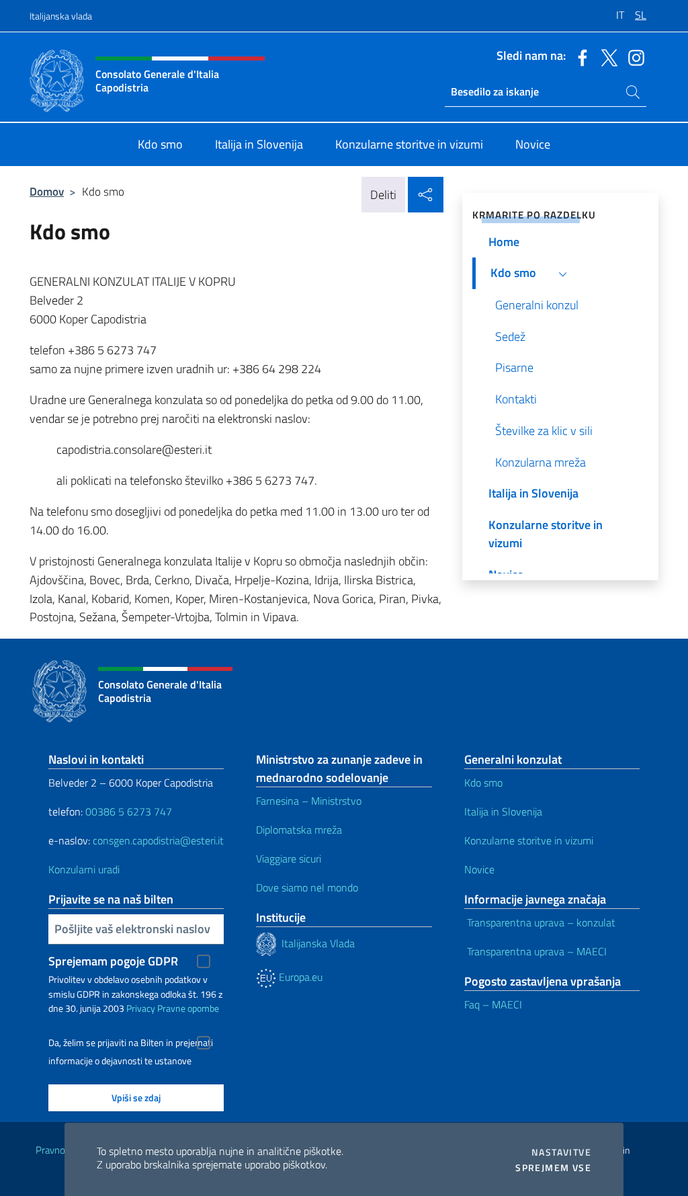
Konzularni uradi (84, 869)
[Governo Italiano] (269, 942)
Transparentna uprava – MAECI (535, 951)
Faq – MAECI (493, 1004)
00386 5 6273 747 (128, 811)
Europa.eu (299, 977)
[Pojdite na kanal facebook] (579, 56)
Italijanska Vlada (319, 942)
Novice (480, 869)
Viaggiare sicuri (288, 858)
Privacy (140, 1008)
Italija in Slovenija (504, 811)
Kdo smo (484, 782)
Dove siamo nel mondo (307, 887)
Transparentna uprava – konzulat (539, 922)
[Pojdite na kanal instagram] (632, 56)
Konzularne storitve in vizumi (530, 840)
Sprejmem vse (553, 1167)
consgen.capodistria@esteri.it (158, 840)
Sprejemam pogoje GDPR (113, 961)
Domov (47, 191)
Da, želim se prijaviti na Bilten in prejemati (130, 1042)
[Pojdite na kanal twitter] (606, 56)
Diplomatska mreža (299, 830)
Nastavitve (561, 1152)
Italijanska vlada (61, 16)
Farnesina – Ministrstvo (308, 801)
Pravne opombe (188, 1008)
